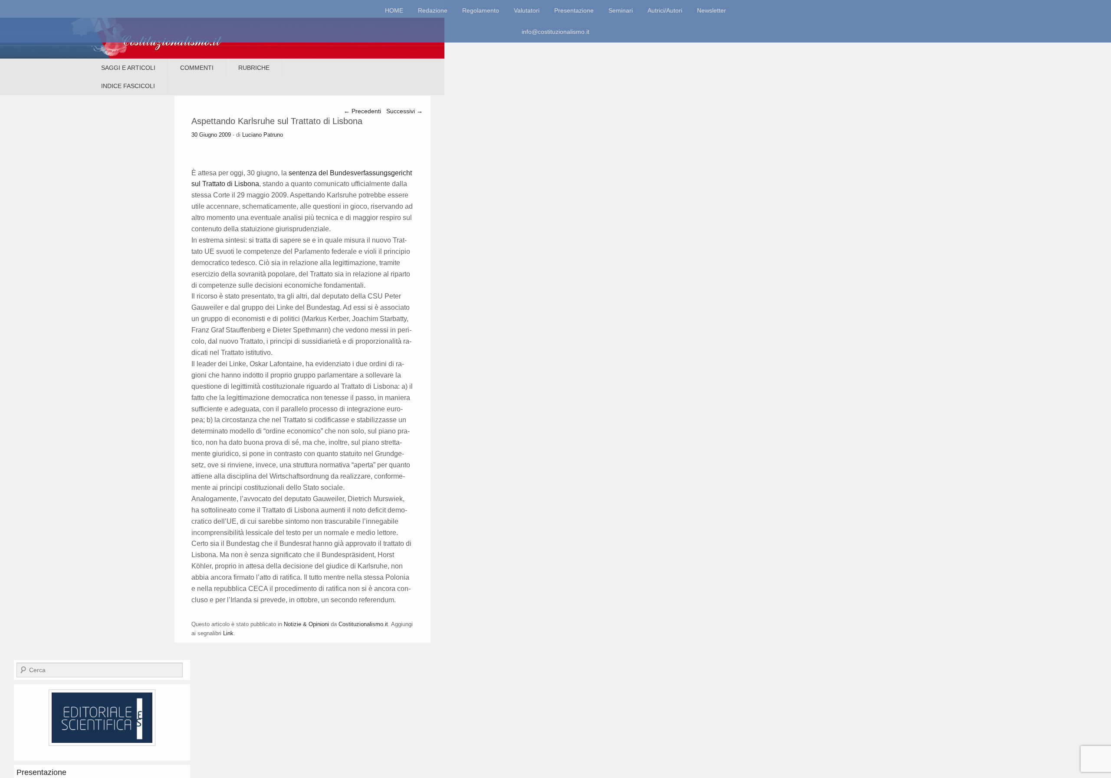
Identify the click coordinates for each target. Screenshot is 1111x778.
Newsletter (711, 10)
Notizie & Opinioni (306, 624)
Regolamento (480, 10)
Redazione (432, 10)
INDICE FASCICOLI (128, 85)
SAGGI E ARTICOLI (128, 67)
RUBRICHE (254, 67)
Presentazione (574, 10)
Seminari (620, 10)
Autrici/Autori (665, 10)
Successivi (404, 111)
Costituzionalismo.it (363, 624)
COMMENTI (197, 67)
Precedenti (362, 111)
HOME (394, 10)
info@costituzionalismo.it (555, 31)
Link (228, 633)
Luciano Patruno (262, 134)
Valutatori (526, 10)
